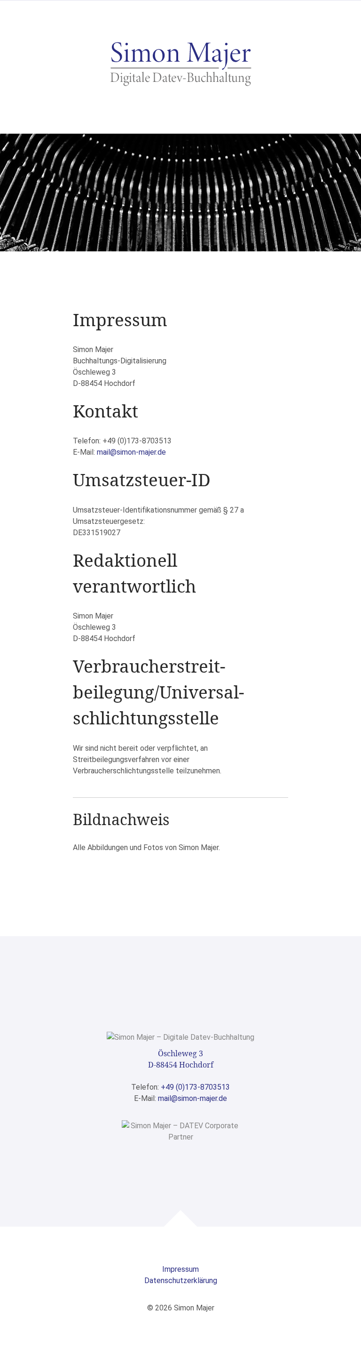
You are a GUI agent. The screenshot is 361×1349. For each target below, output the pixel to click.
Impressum (180, 1269)
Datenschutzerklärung (180, 1280)
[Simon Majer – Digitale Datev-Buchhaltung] (180, 62)
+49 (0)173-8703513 (195, 1087)
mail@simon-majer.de (131, 452)
